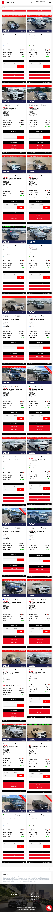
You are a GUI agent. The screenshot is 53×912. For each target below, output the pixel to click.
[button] (25, 23)
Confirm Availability (13, 72)
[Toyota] (3, 2)
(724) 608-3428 (41, 1)
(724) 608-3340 (21, 82)
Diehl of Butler (6, 82)
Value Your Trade (13, 77)
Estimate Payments (14, 75)
